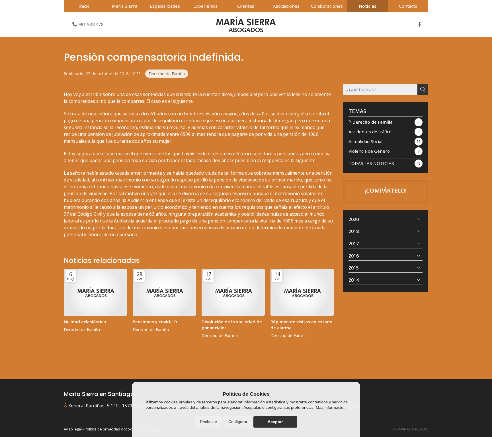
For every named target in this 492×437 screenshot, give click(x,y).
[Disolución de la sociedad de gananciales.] (233, 292)
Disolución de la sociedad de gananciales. (232, 324)
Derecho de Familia (167, 73)
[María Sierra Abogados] (246, 24)
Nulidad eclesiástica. (85, 321)
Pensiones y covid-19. (155, 321)
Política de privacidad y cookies (111, 429)
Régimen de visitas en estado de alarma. (301, 324)
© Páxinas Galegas (410, 429)
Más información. (331, 407)
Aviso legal (73, 429)
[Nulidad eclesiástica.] (95, 292)
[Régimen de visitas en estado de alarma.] (302, 292)
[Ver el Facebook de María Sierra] (420, 24)
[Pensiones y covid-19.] (164, 292)
